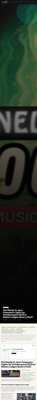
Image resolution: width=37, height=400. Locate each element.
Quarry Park (30, 379)
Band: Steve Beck (31, 327)
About (15, 1)
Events (22, 1)
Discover (26, 1)
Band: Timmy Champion (11, 327)
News (19, 1)
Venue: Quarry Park (18, 332)
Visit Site (13, 353)
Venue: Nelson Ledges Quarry (7, 332)
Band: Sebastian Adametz (22, 327)
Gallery (30, 1)
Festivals (4, 327)
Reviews (34, 1)
